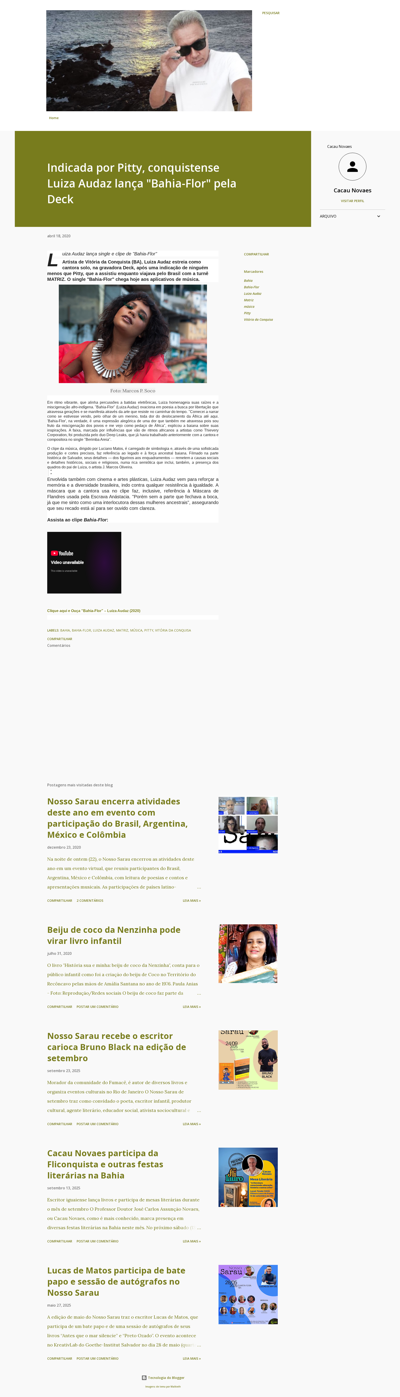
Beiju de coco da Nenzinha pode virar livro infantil (114, 935)
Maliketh (176, 1386)
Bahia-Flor (251, 287)
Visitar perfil (352, 201)
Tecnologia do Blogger (165, 1377)
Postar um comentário (98, 1006)
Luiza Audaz (252, 293)
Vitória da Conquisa (258, 319)
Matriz (248, 300)
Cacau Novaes (353, 190)
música (249, 306)
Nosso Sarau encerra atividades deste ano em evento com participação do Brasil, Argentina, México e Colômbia (117, 818)
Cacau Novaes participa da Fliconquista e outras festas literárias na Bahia (105, 1164)
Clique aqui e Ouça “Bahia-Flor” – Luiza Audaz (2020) (93, 611)
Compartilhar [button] (256, 254)
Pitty (247, 313)
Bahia (248, 280)
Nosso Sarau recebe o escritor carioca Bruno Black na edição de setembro (116, 1047)
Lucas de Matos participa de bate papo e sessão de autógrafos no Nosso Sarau (116, 1281)
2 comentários (90, 900)
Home (54, 118)
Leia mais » (192, 900)
